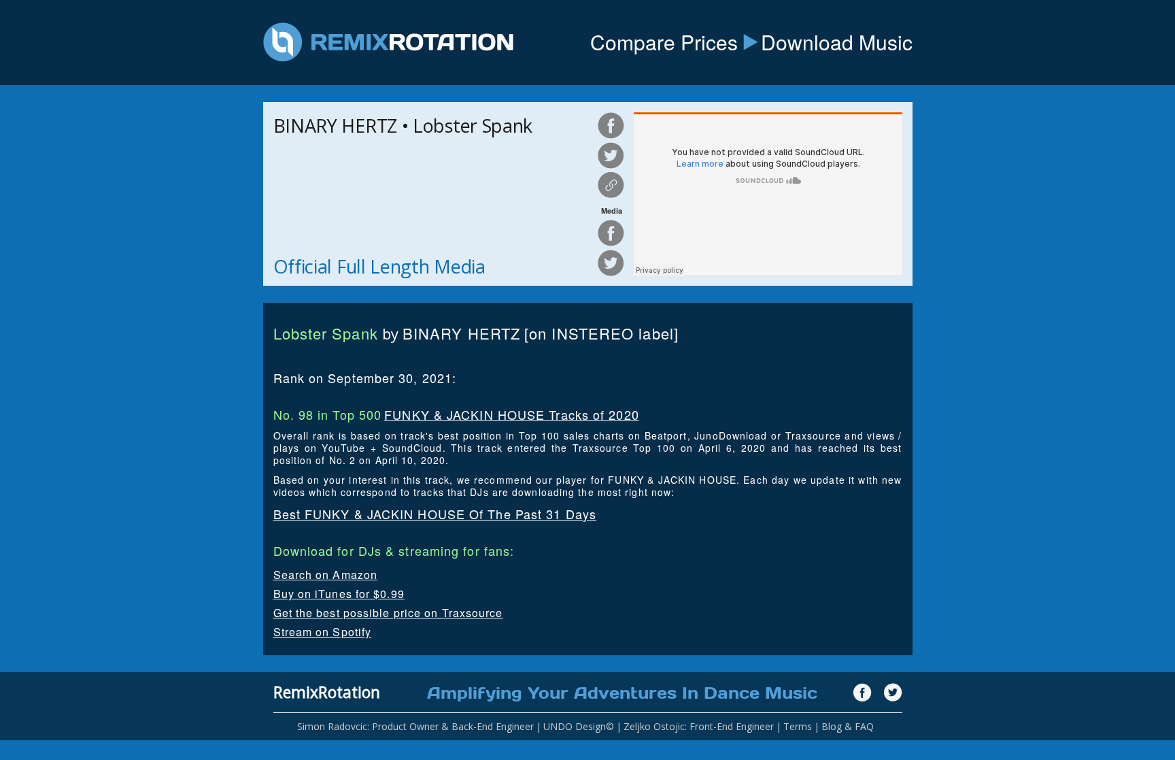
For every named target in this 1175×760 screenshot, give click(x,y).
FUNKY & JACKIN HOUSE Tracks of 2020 (511, 414)
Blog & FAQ (847, 726)
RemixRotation (326, 692)
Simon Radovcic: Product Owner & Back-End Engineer (415, 726)
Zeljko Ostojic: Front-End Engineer (699, 726)
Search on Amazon (325, 574)
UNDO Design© (578, 726)
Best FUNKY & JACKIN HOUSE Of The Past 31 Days (435, 514)
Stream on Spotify (322, 632)
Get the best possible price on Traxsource (388, 613)
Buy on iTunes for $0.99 (339, 593)
